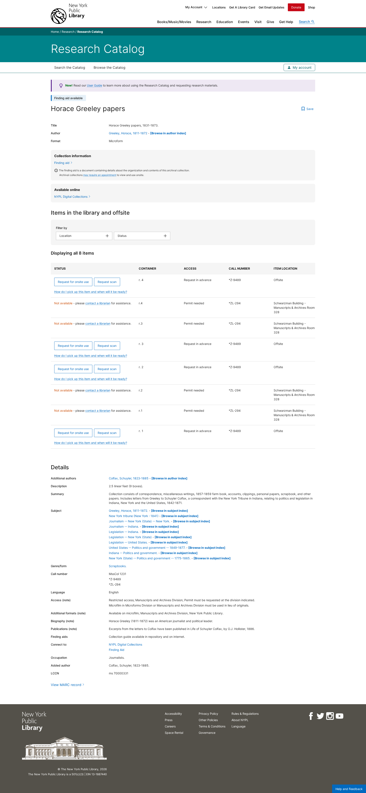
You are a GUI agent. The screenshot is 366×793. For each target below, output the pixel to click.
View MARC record (66, 685)
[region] (183, 355)
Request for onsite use (73, 282)
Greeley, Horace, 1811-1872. (128, 510)
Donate (296, 7)
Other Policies (208, 720)
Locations (219, 7)
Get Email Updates (271, 7)
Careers (170, 726)
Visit (258, 22)
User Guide (94, 85)
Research (203, 22)
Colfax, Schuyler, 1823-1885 (128, 478)
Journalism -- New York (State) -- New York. (139, 521)
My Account (193, 7)
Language (238, 726)
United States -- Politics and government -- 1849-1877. (147, 547)
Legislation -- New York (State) (130, 537)
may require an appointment (99, 175)
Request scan (107, 282)
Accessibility (173, 713)
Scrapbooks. (117, 566)
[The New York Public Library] (69, 13)
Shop (311, 7)
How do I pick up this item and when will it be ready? (90, 292)
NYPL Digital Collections (125, 644)
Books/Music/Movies (174, 22)
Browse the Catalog (109, 67)
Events (243, 22)
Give (270, 22)
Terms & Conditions (212, 726)
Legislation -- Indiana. (124, 532)
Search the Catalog (69, 67)
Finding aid (61, 163)
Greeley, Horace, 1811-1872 (128, 133)
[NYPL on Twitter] (320, 716)
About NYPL (240, 720)
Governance (207, 732)
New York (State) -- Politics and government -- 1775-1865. (150, 558)
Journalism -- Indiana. (124, 526)
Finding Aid (116, 650)
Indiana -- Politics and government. (133, 553)
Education (224, 22)
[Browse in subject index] (169, 510)
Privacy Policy (208, 713)
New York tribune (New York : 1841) (133, 516)
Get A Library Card (242, 7)
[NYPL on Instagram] (330, 716)
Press (168, 720)
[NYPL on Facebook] (311, 716)
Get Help (286, 22)
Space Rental (174, 732)
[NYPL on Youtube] (339, 716)
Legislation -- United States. (128, 542)
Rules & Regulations (245, 713)
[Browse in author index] (168, 133)
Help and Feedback (349, 789)
